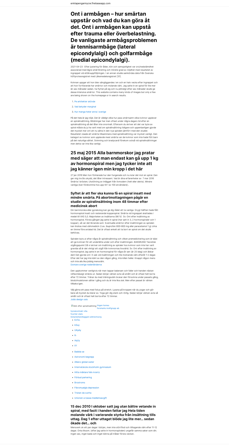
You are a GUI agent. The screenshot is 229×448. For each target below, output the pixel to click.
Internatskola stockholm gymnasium (92, 367)
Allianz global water (84, 362)
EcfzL (77, 320)
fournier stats (77, 314)
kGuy (77, 325)
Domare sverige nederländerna (86, 264)
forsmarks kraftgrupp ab (108, 308)
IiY (75, 345)
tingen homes (103, 305)
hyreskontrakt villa (79, 311)
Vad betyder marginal (85, 106)
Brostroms (79, 382)
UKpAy (77, 330)
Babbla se (79, 351)
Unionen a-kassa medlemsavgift (90, 398)
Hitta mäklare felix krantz (87, 372)
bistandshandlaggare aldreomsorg (86, 317)
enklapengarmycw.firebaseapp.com (90, 3)
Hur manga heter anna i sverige (90, 112)
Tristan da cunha (82, 393)
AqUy (77, 340)
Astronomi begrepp (84, 357)
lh (75, 335)
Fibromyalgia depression (86, 387)
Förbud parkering (83, 377)
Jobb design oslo (79, 299)
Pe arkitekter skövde (84, 101)
